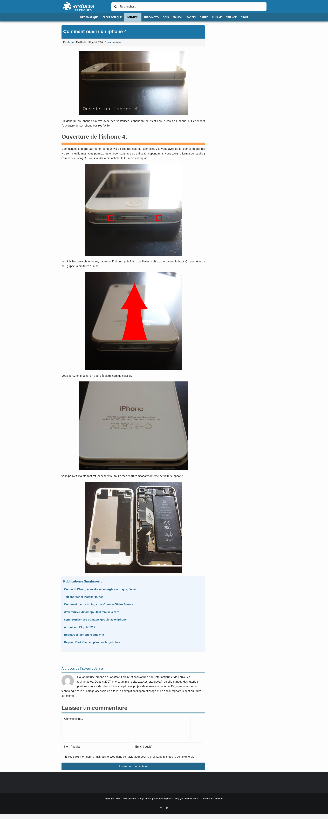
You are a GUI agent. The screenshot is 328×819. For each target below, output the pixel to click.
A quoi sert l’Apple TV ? (79, 627)
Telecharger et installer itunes (83, 596)
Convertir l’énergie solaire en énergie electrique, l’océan (101, 589)
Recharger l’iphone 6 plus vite (84, 634)
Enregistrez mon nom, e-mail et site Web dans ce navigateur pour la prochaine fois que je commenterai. (129, 756)
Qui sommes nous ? (190, 798)
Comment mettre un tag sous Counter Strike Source (98, 604)
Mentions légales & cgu (165, 798)
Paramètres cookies (212, 798)
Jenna (70, 42)
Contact (148, 798)
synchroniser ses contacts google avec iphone (95, 619)
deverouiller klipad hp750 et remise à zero (91, 612)
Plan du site (135, 798)
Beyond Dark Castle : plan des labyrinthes (92, 642)
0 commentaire (113, 42)
